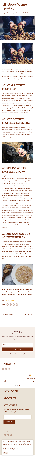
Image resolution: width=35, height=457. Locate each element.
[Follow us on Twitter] (6, 369)
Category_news (9, 300)
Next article (28, 314)
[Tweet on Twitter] (14, 304)
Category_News (6, 13)
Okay (5, 453)
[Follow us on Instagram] (9, 369)
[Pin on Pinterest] (11, 304)
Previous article (8, 314)
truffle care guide (9, 292)
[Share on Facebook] (8, 304)
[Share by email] (17, 304)
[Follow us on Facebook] (3, 369)
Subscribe (17, 349)
